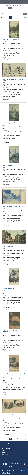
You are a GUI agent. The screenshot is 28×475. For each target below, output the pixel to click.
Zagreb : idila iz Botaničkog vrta (10, 39)
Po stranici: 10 (20, 7)
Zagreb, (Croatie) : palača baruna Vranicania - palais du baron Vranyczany (13, 374)
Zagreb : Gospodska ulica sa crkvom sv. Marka (12, 80)
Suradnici (4, 452)
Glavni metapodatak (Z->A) (14, 10)
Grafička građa (6, 59)
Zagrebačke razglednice (8, 55)
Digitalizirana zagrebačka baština (11, 53)
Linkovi (4, 450)
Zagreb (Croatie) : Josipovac (9, 415)
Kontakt (4, 457)
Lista (10, 7)
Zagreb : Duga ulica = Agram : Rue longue (13, 206)
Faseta (5, 7)
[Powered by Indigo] (23, 471)
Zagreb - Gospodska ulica (9, 123)
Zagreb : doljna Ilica (7, 246)
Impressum (5, 454)
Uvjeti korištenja (6, 448)
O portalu (4, 446)
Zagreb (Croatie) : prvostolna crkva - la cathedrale (12, 331)
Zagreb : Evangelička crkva (9, 165)
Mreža (13, 7)
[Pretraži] (25, 14)
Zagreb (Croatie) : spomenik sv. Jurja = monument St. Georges (12, 287)
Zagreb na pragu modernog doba (11, 52)
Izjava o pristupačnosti (8, 443)
